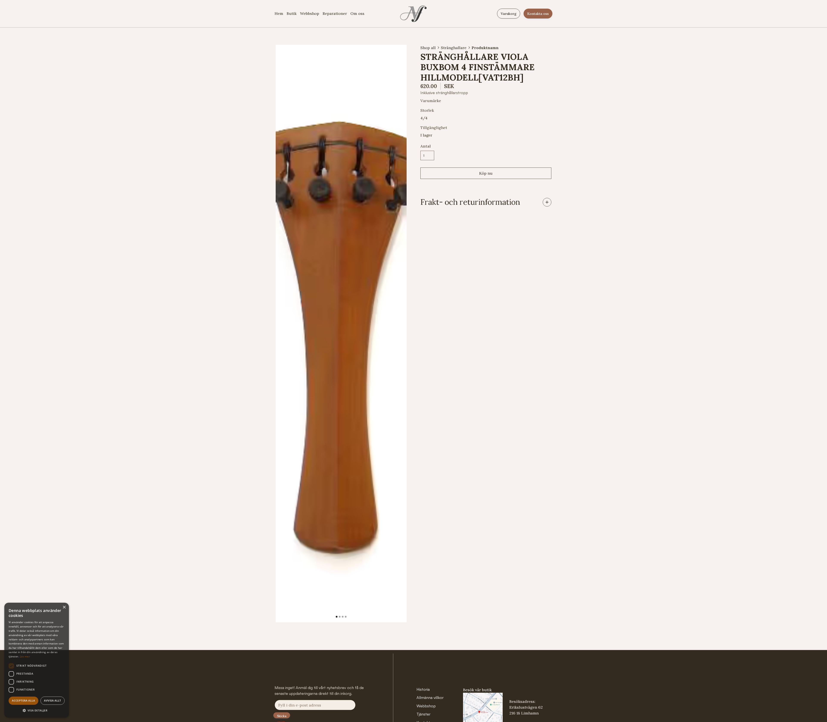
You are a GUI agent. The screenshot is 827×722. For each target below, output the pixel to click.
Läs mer (25, 656)
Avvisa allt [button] (52, 700)
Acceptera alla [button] (23, 700)
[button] (284, 333)
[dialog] (36, 660)
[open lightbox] (341, 333)
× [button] (64, 607)
